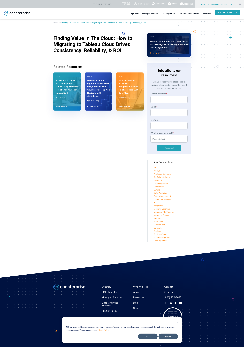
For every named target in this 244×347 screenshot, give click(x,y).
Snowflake (158, 221)
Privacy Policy (102, 330)
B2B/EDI (158, 180)
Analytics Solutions (162, 174)
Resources (206, 13)
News (136, 308)
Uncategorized (160, 240)
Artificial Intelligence (163, 177)
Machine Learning (162, 209)
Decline (168, 336)
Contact (232, 4)
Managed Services (150, 13)
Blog (135, 302)
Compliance (159, 186)
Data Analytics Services (188, 13)
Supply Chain (159, 224)
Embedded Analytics (163, 199)
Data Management (162, 196)
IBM (155, 202)
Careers (224, 4)
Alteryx (157, 170)
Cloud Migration (161, 183)
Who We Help (141, 286)
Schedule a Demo (226, 13)
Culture (157, 189)
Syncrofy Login (213, 4)
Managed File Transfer (164, 212)
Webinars (57, 23)
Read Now (60, 106)
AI (155, 167)
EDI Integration (168, 13)
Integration (159, 205)
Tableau (157, 231)
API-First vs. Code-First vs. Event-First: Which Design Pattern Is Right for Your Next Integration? (67, 86)
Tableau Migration (162, 237)
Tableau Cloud (160, 234)
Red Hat (157, 218)
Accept (148, 336)
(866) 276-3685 (172, 297)
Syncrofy (135, 13)
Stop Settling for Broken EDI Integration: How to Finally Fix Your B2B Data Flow (128, 86)
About (203, 4)
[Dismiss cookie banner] (177, 322)
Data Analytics (160, 193)
